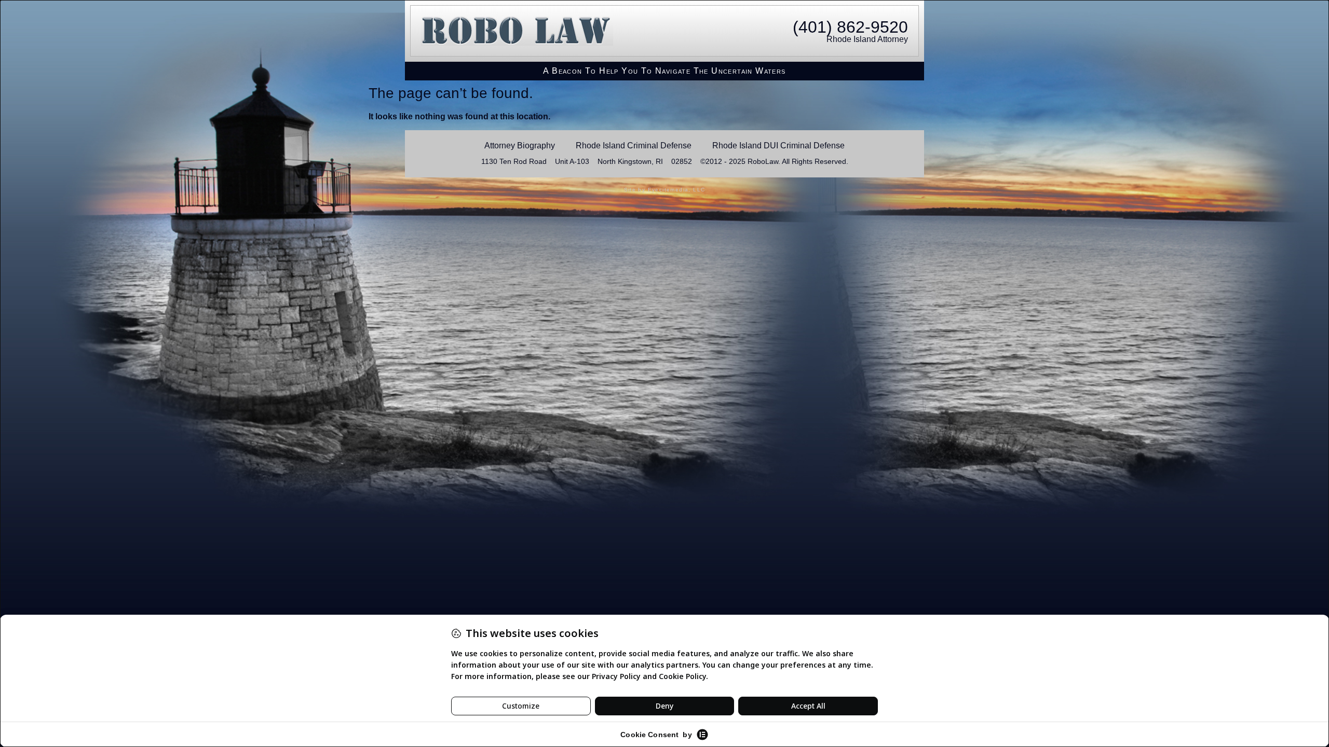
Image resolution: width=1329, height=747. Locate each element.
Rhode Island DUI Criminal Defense (778, 145)
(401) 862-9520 (850, 27)
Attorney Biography (519, 145)
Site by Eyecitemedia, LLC (665, 189)
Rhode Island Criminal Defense (633, 145)
